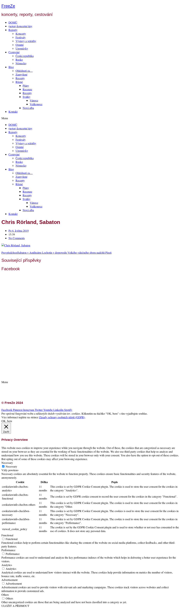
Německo (21, 63)
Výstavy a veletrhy (26, 41)
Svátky (26, 97)
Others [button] (5, 594)
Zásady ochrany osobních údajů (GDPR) (35, 375)
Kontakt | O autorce (23, 368)
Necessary (11, 466)
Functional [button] (7, 535)
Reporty (12, 30)
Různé (19, 82)
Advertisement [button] (9, 580)
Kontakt (12, 111)
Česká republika (25, 56)
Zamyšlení (21, 74)
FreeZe (8, 6)
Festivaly (21, 37)
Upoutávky (22, 48)
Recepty (20, 78)
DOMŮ (12, 22)
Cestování (13, 52)
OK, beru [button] (6, 421)
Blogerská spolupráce (24, 372)
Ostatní (20, 45)
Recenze (27, 89)
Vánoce (34, 100)
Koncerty (21, 33)
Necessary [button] (7, 462)
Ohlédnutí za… (24, 71)
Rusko (19, 59)
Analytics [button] (6, 565)
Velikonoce (36, 104)
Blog (11, 67)
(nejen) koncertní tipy (20, 26)
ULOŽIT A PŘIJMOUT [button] (15, 606)
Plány (26, 85)
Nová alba (28, 108)
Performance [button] (8, 550)
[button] (90, 118)
